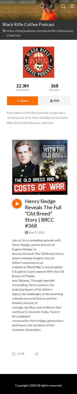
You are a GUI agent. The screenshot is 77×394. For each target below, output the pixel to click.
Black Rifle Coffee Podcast (29, 24)
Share (24, 100)
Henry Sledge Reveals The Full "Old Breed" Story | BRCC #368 (43, 213)
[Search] (63, 6)
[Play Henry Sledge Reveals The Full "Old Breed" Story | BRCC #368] (17, 204)
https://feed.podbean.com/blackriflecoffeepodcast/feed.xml (40, 33)
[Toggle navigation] (72, 6)
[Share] (36, 353)
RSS (56, 100)
